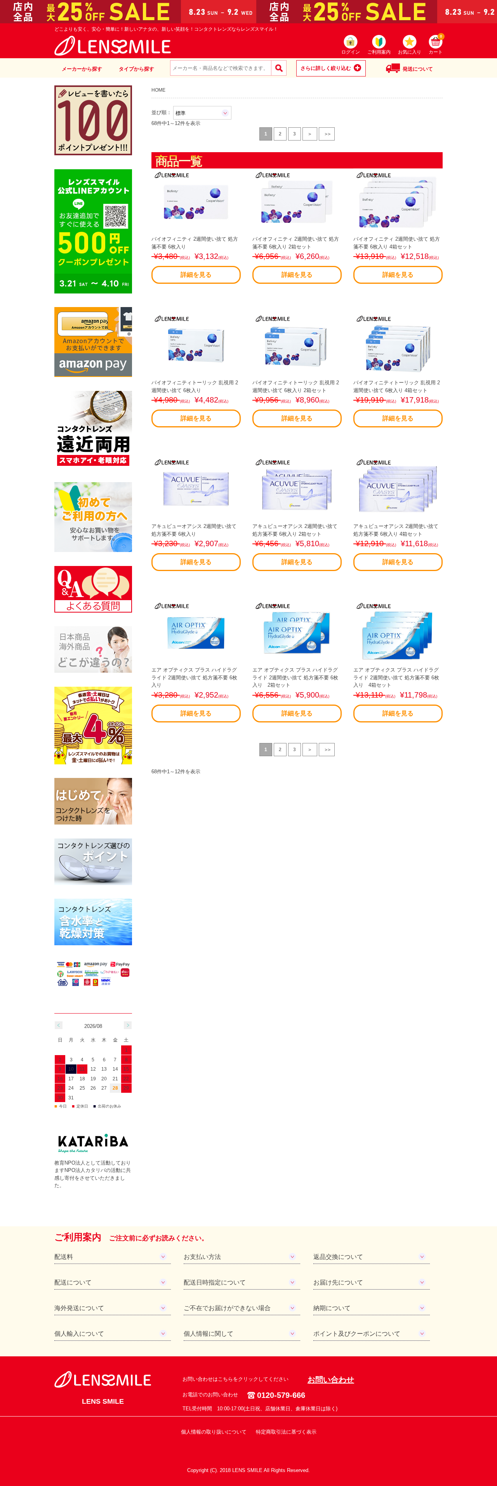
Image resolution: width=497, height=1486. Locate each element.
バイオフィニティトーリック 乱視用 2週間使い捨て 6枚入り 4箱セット (396, 401)
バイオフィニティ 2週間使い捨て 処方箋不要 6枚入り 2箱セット (295, 257)
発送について (418, 69)
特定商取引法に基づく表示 (286, 1432)
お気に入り (409, 52)
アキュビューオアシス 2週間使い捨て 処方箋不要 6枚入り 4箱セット (395, 544)
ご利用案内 (379, 52)
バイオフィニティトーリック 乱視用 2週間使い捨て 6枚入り (194, 401)
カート (436, 45)
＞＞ (327, 134)
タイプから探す (136, 69)
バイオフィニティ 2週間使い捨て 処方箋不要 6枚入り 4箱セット (396, 257)
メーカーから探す (82, 69)
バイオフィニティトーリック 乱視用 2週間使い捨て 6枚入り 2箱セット (295, 401)
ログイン (350, 52)
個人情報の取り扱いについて (214, 1432)
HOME (158, 89)
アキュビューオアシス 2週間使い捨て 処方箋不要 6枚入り (193, 544)
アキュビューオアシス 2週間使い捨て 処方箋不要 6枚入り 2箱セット (294, 544)
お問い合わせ (331, 1379)
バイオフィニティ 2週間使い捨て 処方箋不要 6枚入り (194, 257)
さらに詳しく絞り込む (326, 68)
